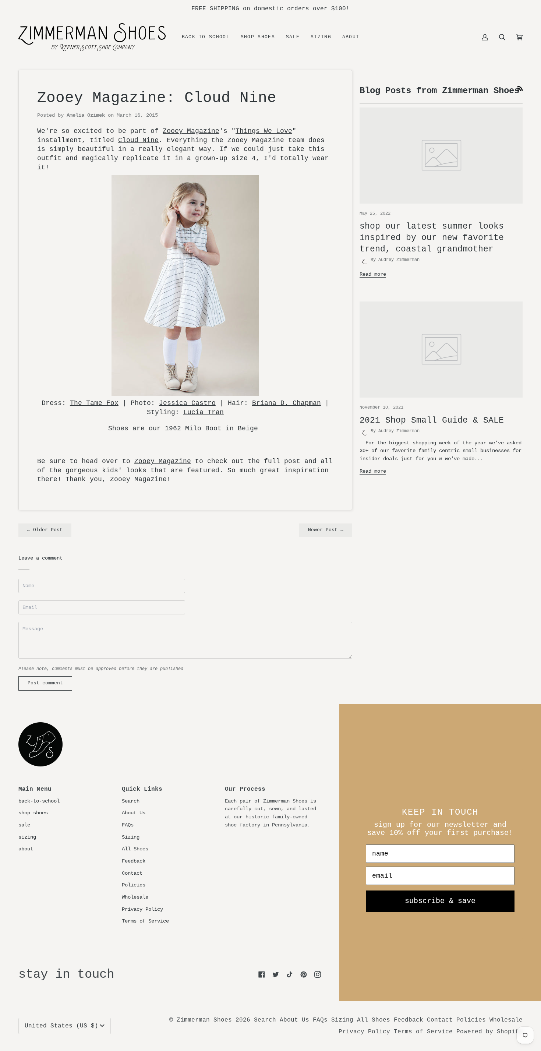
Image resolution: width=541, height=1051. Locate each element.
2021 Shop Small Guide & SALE (432, 420)
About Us (133, 813)
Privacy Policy (142, 909)
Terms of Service (145, 921)
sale (24, 825)
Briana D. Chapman (286, 403)
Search (130, 801)
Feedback (133, 861)
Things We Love (264, 131)
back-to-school (39, 801)
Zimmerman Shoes (204, 1020)
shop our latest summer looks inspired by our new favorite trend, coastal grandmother (432, 238)
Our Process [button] (245, 789)
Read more (373, 274)
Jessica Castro (187, 403)
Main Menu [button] (35, 789)
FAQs (128, 825)
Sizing (130, 837)
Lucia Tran (203, 412)
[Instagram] (317, 974)
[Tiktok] (289, 974)
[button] (257, 37)
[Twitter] (275, 974)
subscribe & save (440, 901)
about (25, 849)
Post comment (45, 683)
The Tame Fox (94, 403)
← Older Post (45, 530)
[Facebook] (261, 974)
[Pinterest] (303, 974)
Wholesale (135, 897)
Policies (133, 885)
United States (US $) (61, 1026)
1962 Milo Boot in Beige (211, 428)
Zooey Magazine (191, 131)
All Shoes (135, 849)
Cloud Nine (138, 140)
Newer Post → (325, 530)
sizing (27, 837)
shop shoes (33, 813)
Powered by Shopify (489, 1032)
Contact (132, 873)
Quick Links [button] (142, 789)
